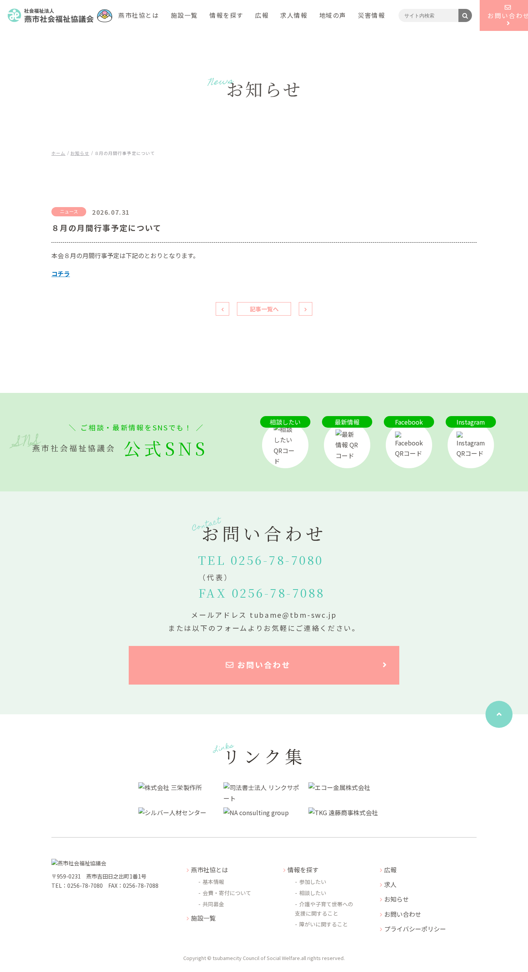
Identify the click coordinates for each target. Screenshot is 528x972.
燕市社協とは (138, 15)
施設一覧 (184, 15)
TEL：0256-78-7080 (77, 885)
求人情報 (293, 15)
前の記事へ (222, 309)
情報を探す (226, 15)
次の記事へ (305, 309)
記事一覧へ (264, 309)
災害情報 (371, 15)
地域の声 (332, 15)
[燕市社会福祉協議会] (60, 15)
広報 (262, 15)
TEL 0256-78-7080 (261, 567)
